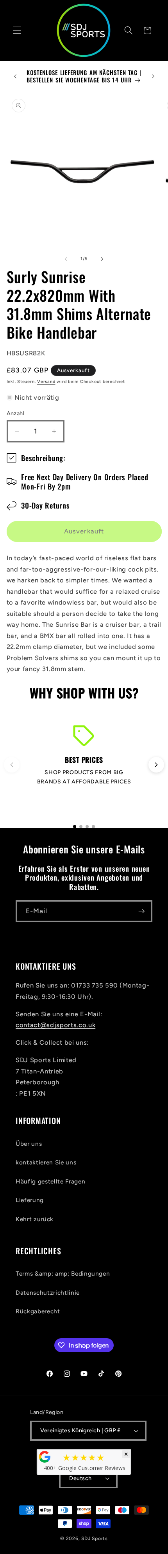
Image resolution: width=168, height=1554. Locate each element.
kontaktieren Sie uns (46, 1162)
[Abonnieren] (141, 911)
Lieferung (30, 1200)
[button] (17, 30)
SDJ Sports (94, 1538)
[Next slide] (156, 765)
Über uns (29, 1143)
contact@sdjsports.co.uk (55, 1025)
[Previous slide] (12, 765)
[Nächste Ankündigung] (153, 76)
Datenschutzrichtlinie (48, 1292)
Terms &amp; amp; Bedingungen (63, 1273)
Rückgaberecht (38, 1311)
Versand (46, 381)
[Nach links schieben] (66, 258)
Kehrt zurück (35, 1219)
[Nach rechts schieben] (102, 258)
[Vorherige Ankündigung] (15, 76)
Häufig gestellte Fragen (50, 1181)
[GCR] (45, 1457)
